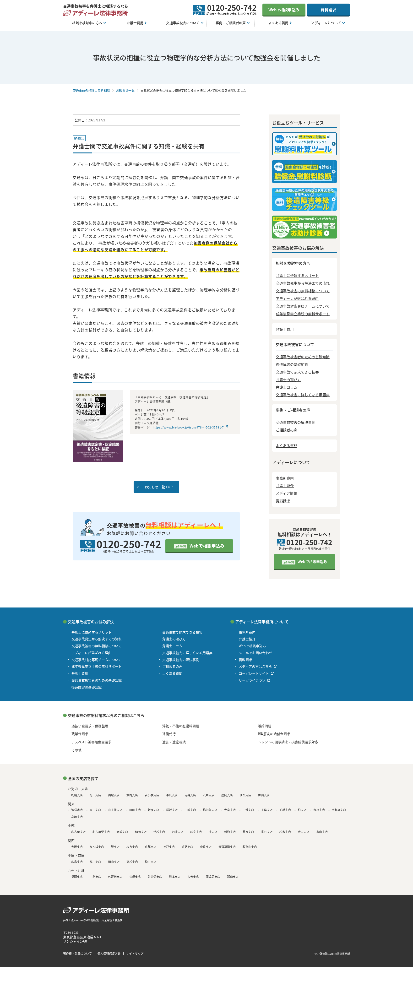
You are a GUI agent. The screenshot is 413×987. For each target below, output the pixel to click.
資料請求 (328, 9)
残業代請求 (79, 733)
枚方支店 (132, 846)
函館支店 (114, 795)
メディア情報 (286, 493)
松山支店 (150, 861)
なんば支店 (97, 846)
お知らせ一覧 (125, 90)
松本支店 (285, 832)
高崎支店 (77, 817)
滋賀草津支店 (227, 846)
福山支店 (95, 861)
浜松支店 (159, 832)
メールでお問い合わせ (255, 652)
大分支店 (193, 876)
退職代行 (169, 733)
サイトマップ (134, 953)
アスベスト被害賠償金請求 (91, 741)
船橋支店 (285, 810)
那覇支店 (233, 876)
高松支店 (132, 861)
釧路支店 (132, 795)
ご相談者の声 (286, 429)
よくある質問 (286, 445)
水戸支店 (319, 810)
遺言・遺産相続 (174, 741)
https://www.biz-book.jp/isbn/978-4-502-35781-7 (188, 427)
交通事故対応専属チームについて (303, 306)
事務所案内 (285, 478)
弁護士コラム (286, 387)
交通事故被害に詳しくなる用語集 (303, 394)
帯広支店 (172, 795)
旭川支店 (95, 795)
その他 (76, 750)
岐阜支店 (196, 832)
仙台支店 (245, 795)
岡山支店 (114, 861)
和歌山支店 (250, 846)
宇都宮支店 (339, 810)
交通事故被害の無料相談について (303, 290)
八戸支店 (208, 795)
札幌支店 (77, 795)
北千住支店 (115, 810)
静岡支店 (141, 832)
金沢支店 (303, 832)
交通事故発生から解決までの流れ (303, 283)
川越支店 (248, 810)
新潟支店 (230, 832)
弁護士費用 (285, 329)
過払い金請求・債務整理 (89, 725)
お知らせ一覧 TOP (159, 486)
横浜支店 (172, 810)
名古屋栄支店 (101, 832)
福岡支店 (77, 876)
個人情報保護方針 (109, 953)
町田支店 (135, 810)
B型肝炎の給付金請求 (274, 733)
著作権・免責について (77, 953)
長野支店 (266, 832)
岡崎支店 (122, 832)
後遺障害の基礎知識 (292, 364)
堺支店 (115, 846)
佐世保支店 (155, 876)
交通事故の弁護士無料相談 (91, 90)
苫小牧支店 (152, 795)
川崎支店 (190, 810)
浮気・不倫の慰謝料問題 (180, 725)
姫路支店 (187, 846)
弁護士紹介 (285, 485)
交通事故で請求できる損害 (297, 371)
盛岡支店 (227, 795)
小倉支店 (95, 876)
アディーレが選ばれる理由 (297, 298)
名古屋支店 (78, 832)
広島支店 (77, 861)
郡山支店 (264, 795)
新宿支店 (153, 810)
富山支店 (322, 832)
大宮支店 (230, 810)
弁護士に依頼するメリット (297, 275)
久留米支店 (115, 876)
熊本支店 (174, 876)
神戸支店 (169, 846)
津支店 (213, 832)
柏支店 (302, 810)
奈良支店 (206, 846)
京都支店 (150, 846)
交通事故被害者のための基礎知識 (303, 356)
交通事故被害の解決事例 (295, 422)
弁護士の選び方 (288, 379)
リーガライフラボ (252, 680)
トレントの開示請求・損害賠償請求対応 (288, 741)
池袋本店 (77, 810)
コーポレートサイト (254, 673)
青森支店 (190, 795)
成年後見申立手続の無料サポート (303, 313)
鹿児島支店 (213, 876)
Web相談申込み (284, 9)
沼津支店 (177, 832)
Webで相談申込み (207, 545)
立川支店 (95, 810)
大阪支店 (77, 846)
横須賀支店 (210, 810)
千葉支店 (266, 810)
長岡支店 (248, 832)
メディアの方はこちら (255, 666)
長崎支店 (135, 876)
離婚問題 (264, 725)
